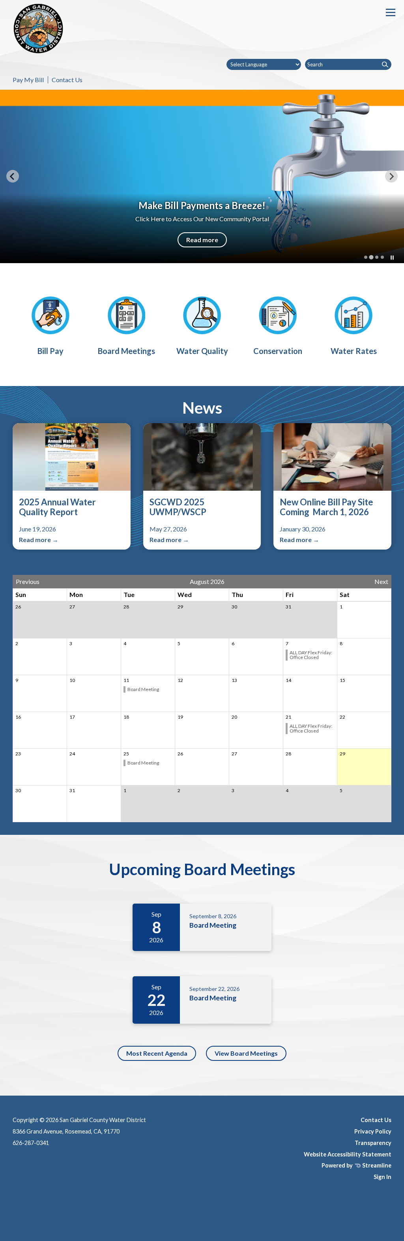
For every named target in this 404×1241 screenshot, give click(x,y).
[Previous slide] (12, 176)
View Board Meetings (246, 1053)
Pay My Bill (28, 79)
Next (381, 581)
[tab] (365, 257)
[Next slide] (391, 176)
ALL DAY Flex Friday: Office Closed (311, 655)
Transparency (373, 1142)
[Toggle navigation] (390, 12)
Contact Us (67, 79)
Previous (27, 581)
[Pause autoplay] (392, 257)
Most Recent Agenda (156, 1053)
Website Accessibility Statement (347, 1154)
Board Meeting (143, 689)
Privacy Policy (372, 1131)
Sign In (382, 1176)
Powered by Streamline (356, 1165)
